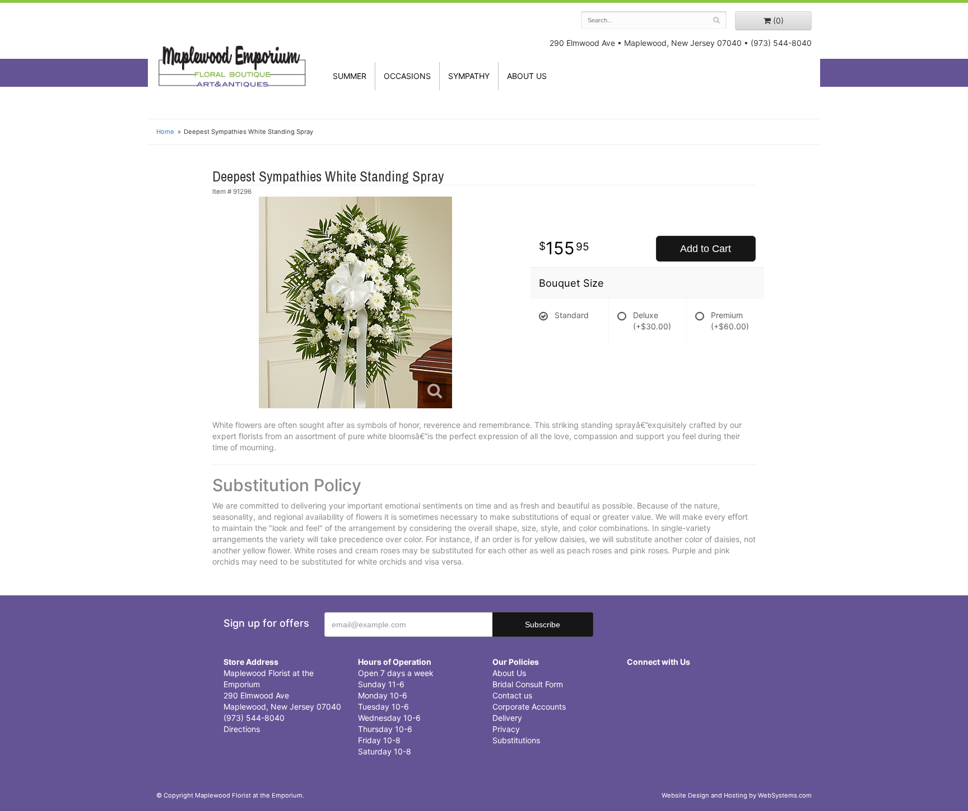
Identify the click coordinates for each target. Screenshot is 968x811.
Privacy (506, 729)
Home (165, 132)
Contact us (512, 695)
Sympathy (469, 76)
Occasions (407, 76)
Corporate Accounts (529, 706)
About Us (509, 673)
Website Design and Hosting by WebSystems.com (737, 795)
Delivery (507, 718)
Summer (349, 76)
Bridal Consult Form (527, 684)
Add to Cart (705, 248)
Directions (242, 729)
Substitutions (516, 740)
